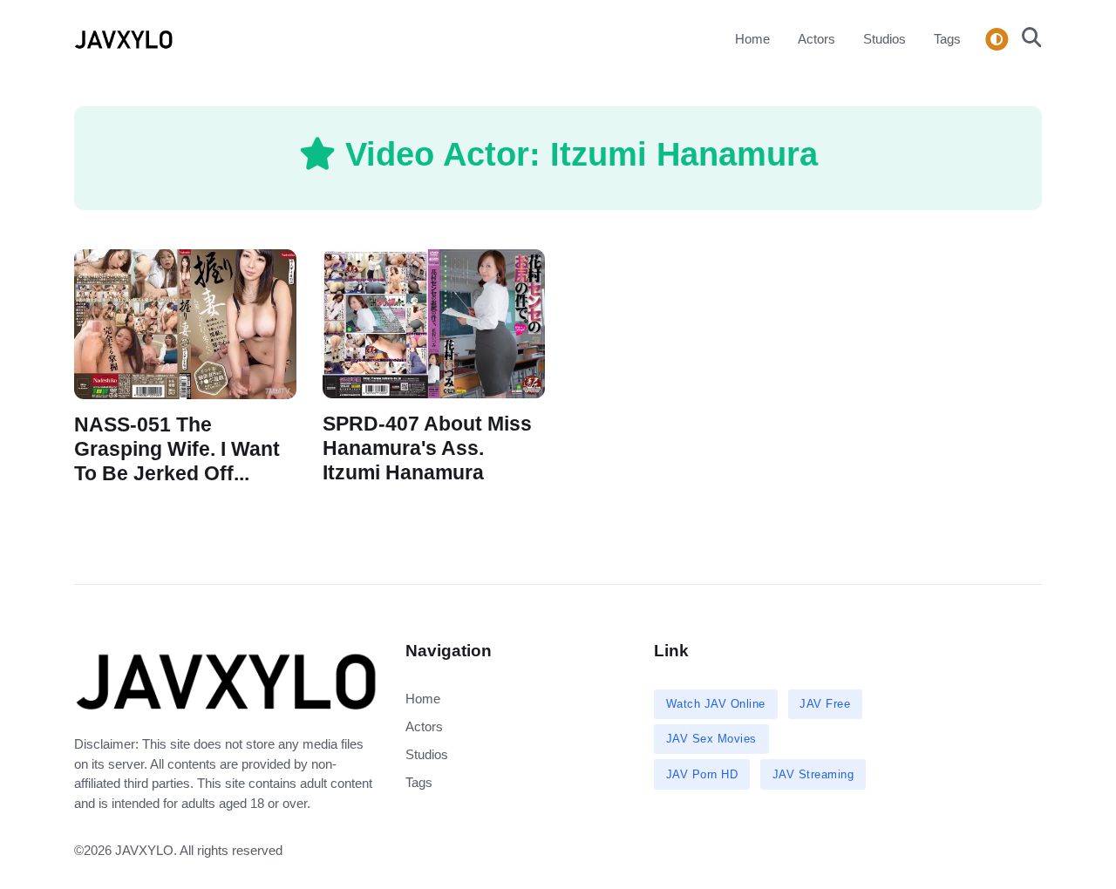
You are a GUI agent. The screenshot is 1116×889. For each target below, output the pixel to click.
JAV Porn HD (702, 774)
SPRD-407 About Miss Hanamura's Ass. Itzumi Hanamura (427, 448)
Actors (816, 38)
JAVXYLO (144, 850)
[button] (1026, 39)
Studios (884, 38)
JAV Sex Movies (711, 738)
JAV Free (825, 703)
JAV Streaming (813, 774)
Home (752, 38)
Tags (947, 38)
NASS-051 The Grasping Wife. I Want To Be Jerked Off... (177, 448)
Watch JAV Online (716, 703)
